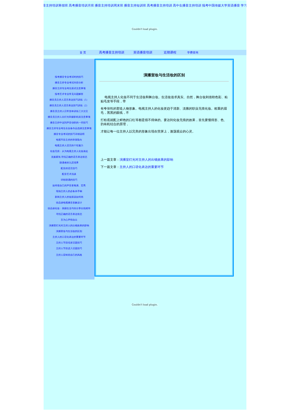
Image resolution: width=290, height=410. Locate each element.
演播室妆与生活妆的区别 (69, 231)
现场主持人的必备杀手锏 (69, 191)
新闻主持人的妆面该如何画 (69, 197)
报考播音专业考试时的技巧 (69, 76)
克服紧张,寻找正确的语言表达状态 (69, 157)
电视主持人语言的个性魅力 (69, 145)
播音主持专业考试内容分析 (69, 82)
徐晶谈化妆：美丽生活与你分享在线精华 (69, 208)
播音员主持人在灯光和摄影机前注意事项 (69, 117)
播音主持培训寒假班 (51, 5)
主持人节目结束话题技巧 (69, 242)
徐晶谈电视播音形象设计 (69, 202)
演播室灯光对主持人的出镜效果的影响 (69, 225)
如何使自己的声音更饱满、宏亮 (69, 185)
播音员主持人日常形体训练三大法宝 (69, 111)
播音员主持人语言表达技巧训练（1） (69, 99)
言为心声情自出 (69, 219)
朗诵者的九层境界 (69, 162)
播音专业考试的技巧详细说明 (69, 134)
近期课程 (170, 52)
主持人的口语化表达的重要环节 (69, 237)
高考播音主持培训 (111, 52)
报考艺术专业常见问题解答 (69, 94)
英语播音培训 (142, 52)
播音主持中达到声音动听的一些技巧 (69, 122)
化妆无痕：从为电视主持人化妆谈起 (69, 151)
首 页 (83, 52)
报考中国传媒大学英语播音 (218, 5)
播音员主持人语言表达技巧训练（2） (69, 105)
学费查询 (192, 52)
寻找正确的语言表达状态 (69, 214)
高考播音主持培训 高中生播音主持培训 (171, 5)
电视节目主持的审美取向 (69, 139)
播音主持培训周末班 (106, 5)
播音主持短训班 (132, 5)
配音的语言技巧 (69, 168)
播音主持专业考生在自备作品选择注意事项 (69, 128)
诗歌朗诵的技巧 (69, 179)
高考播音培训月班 (78, 5)
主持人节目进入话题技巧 (69, 248)
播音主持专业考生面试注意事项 (69, 88)
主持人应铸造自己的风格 (69, 254)
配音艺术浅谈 (69, 174)
